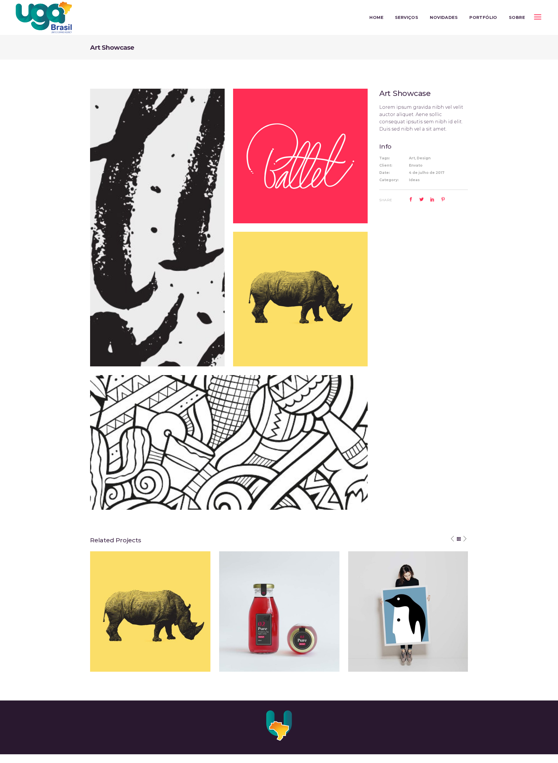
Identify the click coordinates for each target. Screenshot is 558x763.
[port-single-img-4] (300, 156)
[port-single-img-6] (229, 442)
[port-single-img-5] (300, 299)
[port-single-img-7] (157, 227)
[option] (150, 611)
